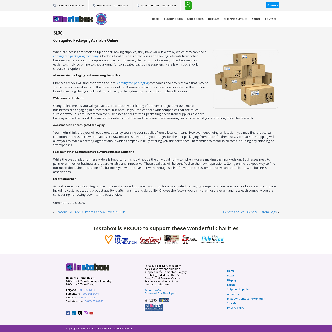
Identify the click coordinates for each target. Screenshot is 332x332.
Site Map (232, 303)
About (256, 19)
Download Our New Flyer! (160, 293)
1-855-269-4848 (167, 5)
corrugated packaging (133, 83)
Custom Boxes (173, 19)
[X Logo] (80, 313)
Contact (270, 19)
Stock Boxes (195, 19)
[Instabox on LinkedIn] (74, 313)
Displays (213, 19)
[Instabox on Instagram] (86, 313)
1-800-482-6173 (76, 5)
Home (155, 19)
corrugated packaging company (76, 56)
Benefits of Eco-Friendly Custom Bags (250, 212)
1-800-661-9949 (119, 5)
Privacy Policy (235, 308)
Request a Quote (155, 290)
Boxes (230, 275)
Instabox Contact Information (246, 298)
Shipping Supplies (235, 19)
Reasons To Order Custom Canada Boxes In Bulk (90, 212)
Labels (231, 284)
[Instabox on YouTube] (91, 313)
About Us (233, 294)
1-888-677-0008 (86, 297)
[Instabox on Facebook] (68, 313)
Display (232, 280)
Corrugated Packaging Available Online (85, 40)
